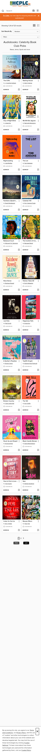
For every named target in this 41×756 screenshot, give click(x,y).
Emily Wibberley (28, 283)
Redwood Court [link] (8, 241)
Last (26, 543)
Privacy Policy (21, 733)
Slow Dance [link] (7, 281)
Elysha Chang (9, 363)
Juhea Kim (8, 123)
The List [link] (25, 161)
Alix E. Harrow (28, 83)
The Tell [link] (25, 401)
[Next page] (23, 538)
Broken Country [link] (8, 401)
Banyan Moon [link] (27, 521)
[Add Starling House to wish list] (38, 89)
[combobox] (16, 10)
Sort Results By (6, 31)
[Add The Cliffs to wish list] (19, 89)
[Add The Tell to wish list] (38, 410)
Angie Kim (27, 323)
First (16, 543)
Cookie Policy (26, 750)
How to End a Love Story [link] (10, 481)
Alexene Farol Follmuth (30, 363)
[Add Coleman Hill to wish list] (38, 210)
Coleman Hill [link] (27, 201)
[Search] (2, 10)
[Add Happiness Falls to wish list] (38, 330)
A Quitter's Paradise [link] (10, 361)
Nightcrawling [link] (8, 161)
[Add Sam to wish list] (38, 490)
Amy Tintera (8, 524)
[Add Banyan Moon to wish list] (38, 530)
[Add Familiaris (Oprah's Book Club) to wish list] (19, 210)
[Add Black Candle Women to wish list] (38, 450)
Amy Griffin (27, 403)
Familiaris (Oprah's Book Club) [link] (10, 201)
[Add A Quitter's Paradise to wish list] (19, 370)
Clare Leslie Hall (9, 403)
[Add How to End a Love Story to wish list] (19, 490)
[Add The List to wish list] (38, 170)
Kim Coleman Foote (29, 203)
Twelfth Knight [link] (28, 361)
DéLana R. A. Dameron (11, 243)
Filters (5, 37)
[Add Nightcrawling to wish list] (19, 170)
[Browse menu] (38, 10)
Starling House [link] (28, 81)
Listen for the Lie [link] (9, 521)
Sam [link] (24, 481)
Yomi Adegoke (28, 163)
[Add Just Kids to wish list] (19, 330)
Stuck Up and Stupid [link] (10, 441)
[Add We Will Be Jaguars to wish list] (38, 130)
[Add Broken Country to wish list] (19, 410)
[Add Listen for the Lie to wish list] (19, 530)
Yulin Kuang (8, 484)
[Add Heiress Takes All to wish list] (38, 290)
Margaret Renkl (28, 243)
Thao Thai (27, 524)
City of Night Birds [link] (9, 121)
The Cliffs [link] (6, 81)
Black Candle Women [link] (30, 441)
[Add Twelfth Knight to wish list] (38, 370)
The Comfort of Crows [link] (30, 241)
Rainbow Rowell (9, 283)
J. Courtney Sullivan (10, 83)
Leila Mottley (8, 163)
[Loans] (33, 11)
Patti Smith (8, 323)
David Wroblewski (10, 203)
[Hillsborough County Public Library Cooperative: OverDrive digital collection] (20, 4)
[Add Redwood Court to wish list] (19, 250)
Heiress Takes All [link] (28, 281)
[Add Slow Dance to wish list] (19, 290)
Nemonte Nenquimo (30, 123)
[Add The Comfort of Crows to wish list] (38, 250)
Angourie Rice (9, 443)
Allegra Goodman (29, 484)
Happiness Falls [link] (28, 321)
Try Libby (6, 16)
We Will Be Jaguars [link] (29, 121)
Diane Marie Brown (29, 443)
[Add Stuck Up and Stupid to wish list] (19, 450)
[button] (34, 26)
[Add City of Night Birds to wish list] (19, 130)
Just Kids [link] (6, 321)
